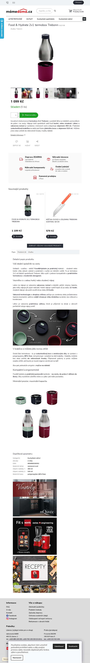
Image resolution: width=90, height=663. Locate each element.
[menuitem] (15, 19)
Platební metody (35, 610)
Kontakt (9, 613)
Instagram (13, 619)
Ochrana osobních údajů (38, 616)
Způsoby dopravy (35, 613)
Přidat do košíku (30, 115)
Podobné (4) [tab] (22, 252)
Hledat (55, 11)
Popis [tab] (13, 252)
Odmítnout (59, 646)
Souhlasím (73, 646)
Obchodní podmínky (36, 607)
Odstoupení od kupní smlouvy (40, 619)
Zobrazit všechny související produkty (45, 246)
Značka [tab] (30, 252)
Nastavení (17, 658)
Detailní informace (17, 135)
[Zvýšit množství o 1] (18, 114)
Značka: (16, 29)
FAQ (8, 607)
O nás (8, 610)
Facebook (12, 616)
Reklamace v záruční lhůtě (39, 621)
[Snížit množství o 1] (18, 116)
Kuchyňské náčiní (34, 458)
